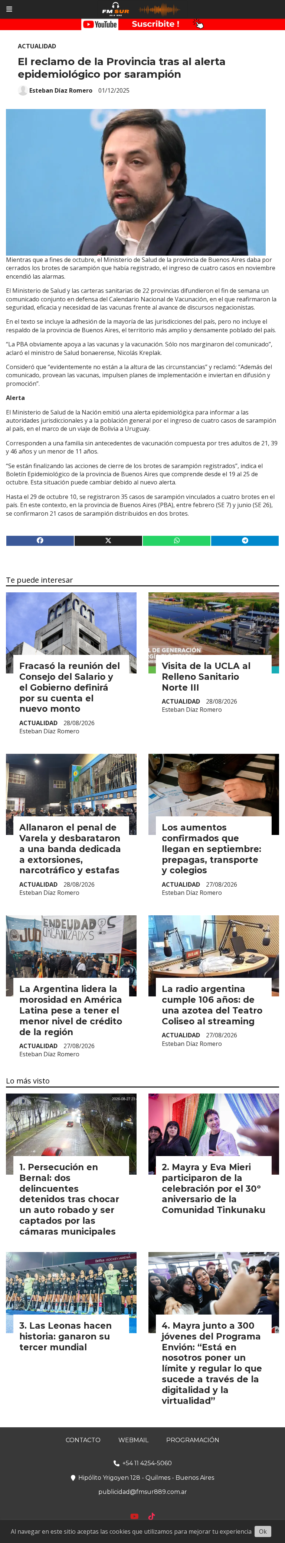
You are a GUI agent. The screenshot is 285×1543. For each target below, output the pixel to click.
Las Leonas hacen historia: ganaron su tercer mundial (65, 1336)
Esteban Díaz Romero (60, 90)
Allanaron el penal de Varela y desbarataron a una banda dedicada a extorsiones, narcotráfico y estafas (70, 848)
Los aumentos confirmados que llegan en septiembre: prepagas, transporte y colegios (211, 848)
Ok (263, 1531)
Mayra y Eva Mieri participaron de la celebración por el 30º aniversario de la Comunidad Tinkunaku (213, 1188)
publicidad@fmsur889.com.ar (142, 1491)
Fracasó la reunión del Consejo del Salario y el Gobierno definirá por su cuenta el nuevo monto (69, 687)
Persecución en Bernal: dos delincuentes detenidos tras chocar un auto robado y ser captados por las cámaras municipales (69, 1199)
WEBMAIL (133, 1440)
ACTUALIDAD (37, 46)
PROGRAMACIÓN (192, 1440)
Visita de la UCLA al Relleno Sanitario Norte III (206, 677)
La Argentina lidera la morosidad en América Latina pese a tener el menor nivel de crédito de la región (70, 1010)
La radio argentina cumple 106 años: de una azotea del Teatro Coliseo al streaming (212, 1005)
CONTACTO (83, 1440)
